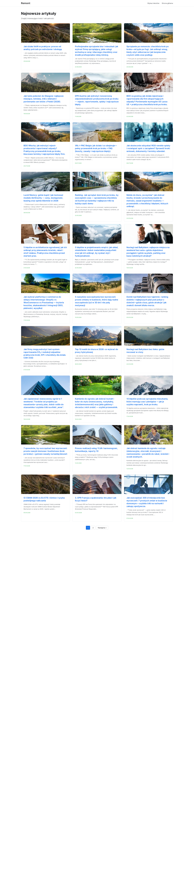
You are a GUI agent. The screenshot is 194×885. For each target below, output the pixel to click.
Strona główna (167, 3)
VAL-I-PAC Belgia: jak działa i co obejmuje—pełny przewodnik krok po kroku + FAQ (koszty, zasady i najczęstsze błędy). (96, 148)
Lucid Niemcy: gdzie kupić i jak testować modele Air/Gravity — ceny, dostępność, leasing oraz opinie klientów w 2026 (43, 198)
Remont (25, 3)
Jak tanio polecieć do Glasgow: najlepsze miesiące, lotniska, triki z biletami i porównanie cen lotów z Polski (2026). (44, 99)
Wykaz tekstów (153, 3)
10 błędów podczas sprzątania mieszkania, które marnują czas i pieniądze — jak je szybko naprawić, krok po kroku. (147, 402)
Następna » (102, 528)
